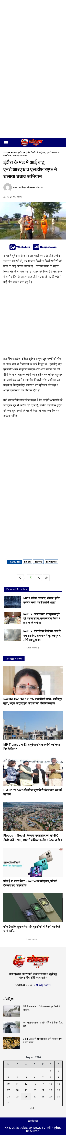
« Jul (31, 1108)
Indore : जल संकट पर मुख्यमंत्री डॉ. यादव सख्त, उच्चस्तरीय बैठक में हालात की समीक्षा (41, 618)
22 (50, 1090)
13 (35, 1083)
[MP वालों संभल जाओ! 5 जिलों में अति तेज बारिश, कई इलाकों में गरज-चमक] (11, 1027)
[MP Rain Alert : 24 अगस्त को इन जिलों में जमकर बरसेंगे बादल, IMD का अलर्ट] (11, 1011)
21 (42, 1090)
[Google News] (36, 247)
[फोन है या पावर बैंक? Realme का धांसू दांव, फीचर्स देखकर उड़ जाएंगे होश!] (33, 862)
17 (8, 1090)
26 (26, 1096)
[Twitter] (38, 577)
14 (42, 1083)
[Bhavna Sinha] (8, 187)
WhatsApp (23, 247)
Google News (48, 247)
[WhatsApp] (12, 247)
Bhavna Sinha (35, 187)
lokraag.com (42, 985)
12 (26, 1083)
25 (17, 1096)
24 (8, 1096)
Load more (32, 647)
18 (17, 1090)
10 (8, 1083)
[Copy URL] (46, 577)
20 (35, 1090)
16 (58, 1083)
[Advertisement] (33, 34)
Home (6, 152)
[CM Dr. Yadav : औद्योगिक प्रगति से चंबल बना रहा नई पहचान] (33, 771)
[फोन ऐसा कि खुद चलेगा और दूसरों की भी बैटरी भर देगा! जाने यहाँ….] (33, 907)
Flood (27, 561)
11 (17, 1083)
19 (26, 1090)
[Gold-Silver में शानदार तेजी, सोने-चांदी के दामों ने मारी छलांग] (11, 1043)
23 (58, 1090)
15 (50, 1083)
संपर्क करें (33, 1121)
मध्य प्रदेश (18, 152)
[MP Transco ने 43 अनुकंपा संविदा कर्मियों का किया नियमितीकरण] (33, 725)
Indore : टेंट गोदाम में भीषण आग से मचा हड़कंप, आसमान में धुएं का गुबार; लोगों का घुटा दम (42, 635)
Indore (38, 561)
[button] (5, 142)
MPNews (51, 561)
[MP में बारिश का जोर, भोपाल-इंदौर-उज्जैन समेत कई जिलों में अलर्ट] (12, 602)
